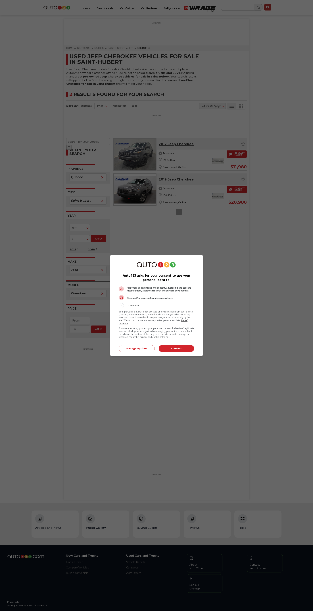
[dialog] (156, 305)
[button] (156, 305)
